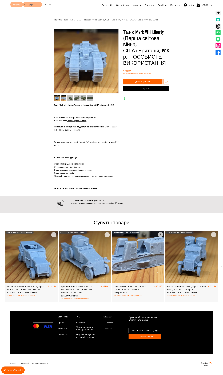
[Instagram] (218, 45)
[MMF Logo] (218, 19)
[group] (111, 266)
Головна (58, 20)
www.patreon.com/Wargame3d (82, 117)
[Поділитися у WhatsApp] (124, 98)
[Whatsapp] (218, 32)
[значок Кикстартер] (218, 39)
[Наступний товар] (221, 266)
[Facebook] (218, 52)
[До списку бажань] (166, 81)
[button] (198, 5)
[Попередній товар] (1, 266)
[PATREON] (218, 12)
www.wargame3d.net (76, 120)
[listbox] (207, 5)
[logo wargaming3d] (218, 26)
